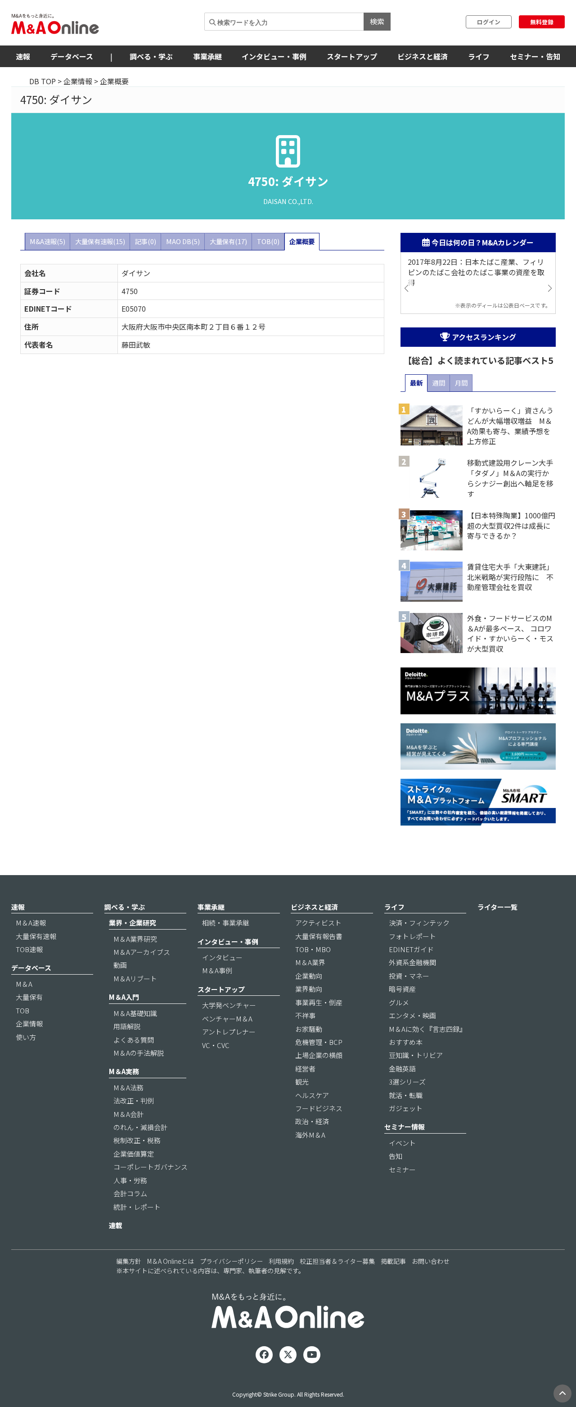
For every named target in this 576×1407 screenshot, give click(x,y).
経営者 (305, 1068)
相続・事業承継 (225, 922)
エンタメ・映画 (412, 1015)
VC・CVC (216, 1045)
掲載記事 (393, 1261)
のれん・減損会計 (140, 1127)
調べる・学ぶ (151, 56)
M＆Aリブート (135, 978)
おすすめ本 (406, 1042)
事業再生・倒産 (318, 1002)
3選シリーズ (407, 1081)
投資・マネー (409, 975)
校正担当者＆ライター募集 (337, 1261)
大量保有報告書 (318, 936)
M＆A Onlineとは (170, 1261)
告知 (395, 1156)
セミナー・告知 (535, 56)
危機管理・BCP (318, 1042)
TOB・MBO (313, 949)
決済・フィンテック (419, 922)
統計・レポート (137, 1207)
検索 (377, 21)
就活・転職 (406, 1095)
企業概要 (302, 241)
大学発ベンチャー (229, 1005)
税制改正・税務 (137, 1140)
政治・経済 (312, 1121)
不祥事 (305, 1015)
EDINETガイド (411, 949)
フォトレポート (412, 936)
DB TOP (42, 81)
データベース (71, 56)
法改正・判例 (133, 1100)
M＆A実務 (124, 1071)
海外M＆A (310, 1134)
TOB (22, 1010)
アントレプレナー (229, 1031)
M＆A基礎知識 (135, 1013)
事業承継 (207, 56)
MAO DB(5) (183, 241)
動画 (120, 965)
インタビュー (222, 957)
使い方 (26, 1037)
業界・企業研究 (132, 922)
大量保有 (29, 997)
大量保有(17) (228, 241)
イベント (402, 1143)
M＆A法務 (128, 1087)
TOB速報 (29, 949)
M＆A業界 (310, 962)
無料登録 (542, 22)
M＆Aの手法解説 (138, 1053)
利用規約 (281, 1261)
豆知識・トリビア (416, 1055)
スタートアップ (352, 56)
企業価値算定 (133, 1153)
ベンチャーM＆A (227, 1018)
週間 (438, 382)
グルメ (399, 1002)
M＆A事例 (217, 970)
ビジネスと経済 (422, 56)
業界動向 (308, 989)
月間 (461, 382)
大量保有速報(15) (100, 241)
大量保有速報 (36, 936)
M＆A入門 (124, 997)
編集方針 (128, 1261)
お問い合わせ (431, 1261)
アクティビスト (318, 922)
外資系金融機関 (412, 962)
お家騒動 (308, 1029)
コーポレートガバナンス (150, 1166)
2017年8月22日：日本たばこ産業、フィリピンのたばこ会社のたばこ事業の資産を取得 (476, 272)
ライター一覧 (497, 907)
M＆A (24, 984)
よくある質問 (133, 1039)
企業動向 (308, 975)
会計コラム (130, 1193)
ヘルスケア (312, 1095)
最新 (416, 382)
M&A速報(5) (47, 241)
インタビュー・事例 (274, 56)
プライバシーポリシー (231, 1261)
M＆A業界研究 (135, 939)
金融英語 (402, 1068)
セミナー (402, 1169)
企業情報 (77, 81)
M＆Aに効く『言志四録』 (427, 1029)
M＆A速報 (31, 922)
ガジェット (406, 1108)
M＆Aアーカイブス (141, 952)
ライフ (479, 56)
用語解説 (126, 1026)
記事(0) (145, 241)
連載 (115, 1225)
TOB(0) (268, 241)
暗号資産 (402, 989)
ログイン (488, 22)
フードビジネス (318, 1108)
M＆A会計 (128, 1114)
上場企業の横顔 (318, 1055)
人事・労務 (130, 1180)
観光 (302, 1081)
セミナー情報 (404, 1126)
